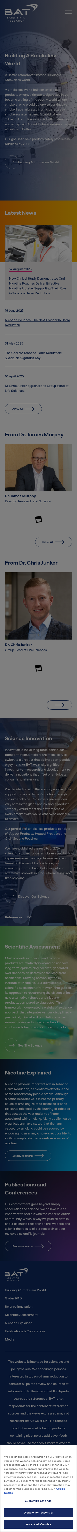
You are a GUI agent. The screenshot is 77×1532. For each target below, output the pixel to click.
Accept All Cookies (38, 1524)
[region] (38, 1488)
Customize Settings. (38, 1501)
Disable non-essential (38, 1512)
